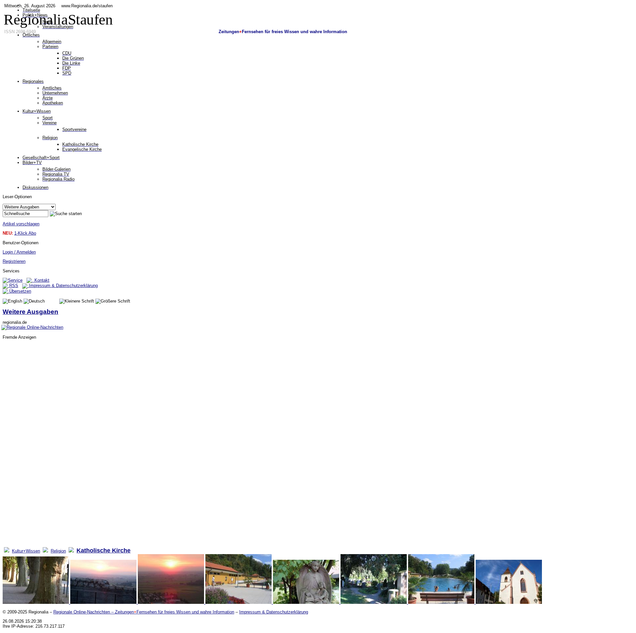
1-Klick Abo (25, 233)
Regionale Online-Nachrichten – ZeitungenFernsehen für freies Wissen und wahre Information (143, 611)
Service (15, 280)
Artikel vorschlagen (21, 223)
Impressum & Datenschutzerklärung (62, 285)
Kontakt (40, 280)
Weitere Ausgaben (30, 311)
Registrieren (14, 261)
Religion (58, 550)
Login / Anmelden (19, 252)
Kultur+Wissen (26, 550)
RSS (13, 285)
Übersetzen (19, 291)
